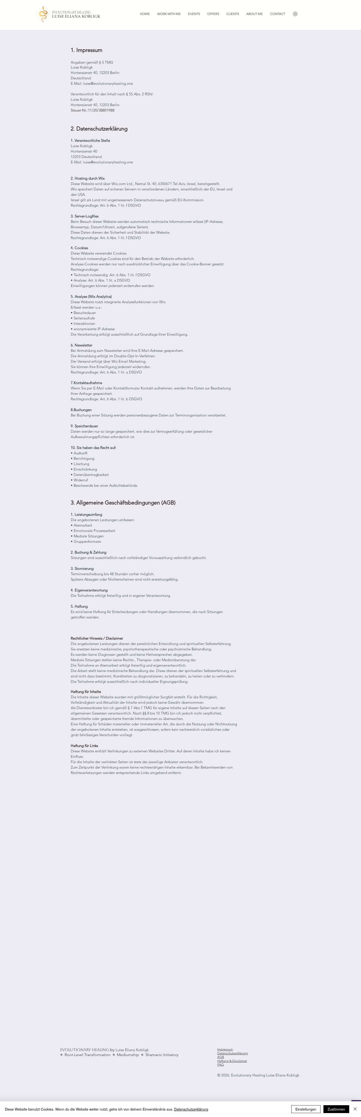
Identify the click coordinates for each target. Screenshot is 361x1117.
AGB (220, 1057)
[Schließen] (355, 1109)
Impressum (225, 1049)
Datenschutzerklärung (232, 1053)
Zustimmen (336, 1109)
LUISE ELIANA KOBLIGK (76, 16)
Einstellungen (305, 1109)
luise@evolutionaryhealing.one (108, 83)
